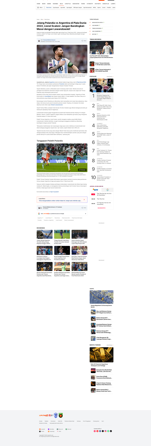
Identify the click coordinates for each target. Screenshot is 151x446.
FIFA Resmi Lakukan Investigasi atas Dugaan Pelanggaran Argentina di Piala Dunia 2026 (43, 258)
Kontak (40, 421)
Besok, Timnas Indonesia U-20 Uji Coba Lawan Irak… (103, 63)
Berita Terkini (95, 345)
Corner (103, 7)
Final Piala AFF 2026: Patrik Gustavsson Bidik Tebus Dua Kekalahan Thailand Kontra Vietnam (104, 107)
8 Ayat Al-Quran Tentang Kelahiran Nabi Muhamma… (104, 383)
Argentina (52, 82)
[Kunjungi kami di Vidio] (95, 431)
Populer (93, 76)
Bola (61, 3)
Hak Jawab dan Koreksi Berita (56, 423)
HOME (38, 3)
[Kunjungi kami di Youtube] (97, 431)
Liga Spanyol (56, 7)
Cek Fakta (98, 3)
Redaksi (46, 421)
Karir (103, 421)
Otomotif (90, 3)
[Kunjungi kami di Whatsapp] (108, 431)
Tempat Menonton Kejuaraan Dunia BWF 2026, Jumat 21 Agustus (104, 135)
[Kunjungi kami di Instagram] (105, 431)
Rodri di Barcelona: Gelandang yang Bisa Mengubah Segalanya (102, 126)
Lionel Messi (47, 96)
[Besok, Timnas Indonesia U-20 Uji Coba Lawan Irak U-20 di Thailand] (92, 64)
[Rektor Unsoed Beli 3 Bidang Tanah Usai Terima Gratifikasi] (93, 390)
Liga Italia (62, 7)
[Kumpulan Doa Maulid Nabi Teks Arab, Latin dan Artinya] (93, 370)
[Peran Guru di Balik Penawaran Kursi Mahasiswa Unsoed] (93, 377)
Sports (99, 7)
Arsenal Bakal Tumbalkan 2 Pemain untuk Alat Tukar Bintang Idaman (104, 178)
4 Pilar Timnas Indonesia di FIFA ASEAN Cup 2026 (103, 70)
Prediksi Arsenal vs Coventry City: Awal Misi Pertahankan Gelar (104, 170)
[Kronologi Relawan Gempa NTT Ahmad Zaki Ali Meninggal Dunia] (93, 325)
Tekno (83, 3)
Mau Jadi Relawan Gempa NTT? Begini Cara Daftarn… (104, 312)
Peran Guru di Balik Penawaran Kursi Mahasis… (104, 377)
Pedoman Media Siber (69, 421)
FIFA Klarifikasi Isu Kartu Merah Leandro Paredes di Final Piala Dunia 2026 (79, 274)
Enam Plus (106, 3)
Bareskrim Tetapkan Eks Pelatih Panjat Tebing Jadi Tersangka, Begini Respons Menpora (104, 98)
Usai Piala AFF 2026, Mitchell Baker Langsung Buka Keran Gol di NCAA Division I (101, 57)
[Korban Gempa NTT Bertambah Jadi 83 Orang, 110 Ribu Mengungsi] (93, 318)
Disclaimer (53, 421)
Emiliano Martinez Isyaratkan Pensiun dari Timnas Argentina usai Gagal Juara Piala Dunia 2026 (62, 274)
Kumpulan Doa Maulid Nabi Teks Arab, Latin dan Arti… (104, 370)
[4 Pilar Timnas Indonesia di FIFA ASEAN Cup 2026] (92, 70)
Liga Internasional (87, 7)
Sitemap (79, 421)
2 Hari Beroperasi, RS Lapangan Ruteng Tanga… (103, 338)
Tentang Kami (96, 421)
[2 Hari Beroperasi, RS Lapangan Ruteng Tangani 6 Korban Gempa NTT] (93, 338)
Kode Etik (60, 421)
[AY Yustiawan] (41, 208)
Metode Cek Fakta (43, 423)
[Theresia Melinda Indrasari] (39, 41)
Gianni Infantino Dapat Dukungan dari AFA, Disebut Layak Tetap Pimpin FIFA (79, 242)
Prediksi (109, 7)
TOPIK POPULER (94, 19)
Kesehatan (76, 3)
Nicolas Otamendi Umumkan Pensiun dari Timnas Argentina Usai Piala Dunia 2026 (44, 274)
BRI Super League (78, 7)
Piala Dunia (48, 7)
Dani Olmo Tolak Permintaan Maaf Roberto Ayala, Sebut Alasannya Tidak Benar (79, 258)
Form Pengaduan (87, 421)
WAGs (94, 7)
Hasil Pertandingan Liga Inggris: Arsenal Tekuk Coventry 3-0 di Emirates (103, 143)
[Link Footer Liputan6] (46, 415)
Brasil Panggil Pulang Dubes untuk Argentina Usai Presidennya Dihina (61, 258)
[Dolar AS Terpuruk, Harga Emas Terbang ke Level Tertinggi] (101, 354)
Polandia (61, 84)
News (43, 3)
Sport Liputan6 (54, 191)
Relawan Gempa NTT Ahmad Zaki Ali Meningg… (103, 331)
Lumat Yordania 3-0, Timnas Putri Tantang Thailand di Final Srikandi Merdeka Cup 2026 (104, 152)
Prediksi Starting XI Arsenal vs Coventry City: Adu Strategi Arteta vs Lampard (104, 162)
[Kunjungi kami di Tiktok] (111, 431)
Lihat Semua (109, 76)
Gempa (92, 288)
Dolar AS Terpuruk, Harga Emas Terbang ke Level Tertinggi (99, 364)
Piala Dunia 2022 (81, 82)
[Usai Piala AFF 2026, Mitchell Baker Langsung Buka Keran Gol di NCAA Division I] (101, 47)
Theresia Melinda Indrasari (49, 40)
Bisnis (49, 3)
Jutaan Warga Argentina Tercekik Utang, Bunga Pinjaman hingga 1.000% (43, 242)
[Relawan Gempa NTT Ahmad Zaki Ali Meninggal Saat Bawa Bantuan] (93, 331)
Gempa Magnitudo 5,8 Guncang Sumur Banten (101, 306)
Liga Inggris (69, 7)
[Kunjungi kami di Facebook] (100, 431)
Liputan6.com (50, 435)
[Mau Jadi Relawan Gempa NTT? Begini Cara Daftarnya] (93, 312)
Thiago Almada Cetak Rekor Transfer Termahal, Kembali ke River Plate (61, 242)
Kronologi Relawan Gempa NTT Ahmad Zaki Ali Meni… (104, 325)
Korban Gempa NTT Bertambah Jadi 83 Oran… (104, 318)
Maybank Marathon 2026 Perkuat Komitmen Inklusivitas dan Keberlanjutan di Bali (103, 117)
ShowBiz (55, 3)
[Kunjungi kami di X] (103, 431)
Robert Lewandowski (57, 104)
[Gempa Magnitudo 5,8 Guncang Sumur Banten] (101, 297)
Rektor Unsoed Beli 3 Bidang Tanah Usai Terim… (104, 390)
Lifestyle (68, 3)
